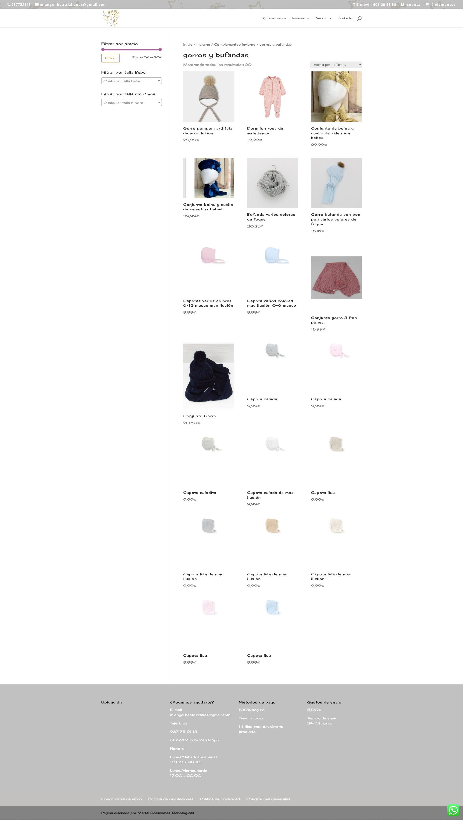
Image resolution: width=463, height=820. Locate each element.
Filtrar (110, 58)
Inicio (188, 44)
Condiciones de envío (121, 799)
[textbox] (132, 81)
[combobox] (131, 80)
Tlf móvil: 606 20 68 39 (374, 5)
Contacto (345, 18)
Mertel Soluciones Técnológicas (166, 813)
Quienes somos (274, 18)
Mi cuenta (411, 5)
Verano (321, 18)
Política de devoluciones (170, 799)
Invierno (298, 18)
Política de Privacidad (220, 799)
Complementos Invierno (235, 44)
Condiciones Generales (268, 799)
